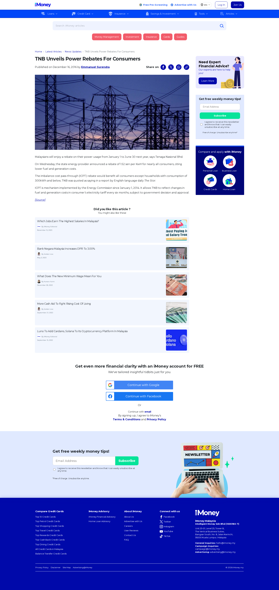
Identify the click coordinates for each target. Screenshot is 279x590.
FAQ (126, 539)
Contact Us (130, 535)
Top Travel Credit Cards (47, 530)
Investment (132, 36)
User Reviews (131, 530)
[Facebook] (163, 67)
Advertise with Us (185, 4)
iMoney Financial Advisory (102, 516)
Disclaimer (56, 567)
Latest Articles (53, 51)
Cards (167, 36)
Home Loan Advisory (99, 521)
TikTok (167, 536)
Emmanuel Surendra (95, 67)
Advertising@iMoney (82, 567)
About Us (129, 516)
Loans (50, 13)
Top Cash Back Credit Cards (50, 539)
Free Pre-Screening (155, 4)
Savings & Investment (163, 13)
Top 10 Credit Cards (45, 516)
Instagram (169, 526)
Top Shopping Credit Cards (49, 526)
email (148, 411)
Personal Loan (210, 170)
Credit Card (84, 13)
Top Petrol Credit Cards (47, 521)
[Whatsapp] (178, 67)
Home (38, 51)
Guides (180, 36)
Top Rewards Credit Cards (49, 535)
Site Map (67, 567)
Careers (128, 526)
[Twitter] (171, 67)
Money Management (107, 36)
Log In (221, 4)
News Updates (73, 51)
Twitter (167, 521)
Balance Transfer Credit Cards (51, 553)
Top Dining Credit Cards (47, 544)
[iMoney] (43, 5)
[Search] (221, 26)
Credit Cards (210, 189)
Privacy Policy (156, 419)
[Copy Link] (186, 67)
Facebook (169, 516)
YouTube (168, 531)
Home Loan (229, 189)
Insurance (119, 13)
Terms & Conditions (126, 419)
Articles (230, 13)
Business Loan (229, 170)
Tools (202, 13)
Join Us (237, 4)
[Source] (40, 199)
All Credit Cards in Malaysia (49, 549)
